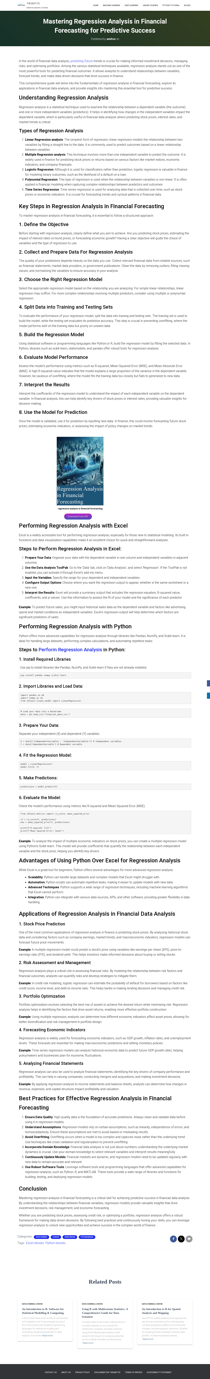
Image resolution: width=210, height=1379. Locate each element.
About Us (66, 1372)
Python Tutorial (171, 5)
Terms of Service (133, 1372)
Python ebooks (55, 1243)
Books (187, 5)
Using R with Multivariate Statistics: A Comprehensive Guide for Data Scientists (105, 1313)
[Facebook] (208, 683)
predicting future (82, 61)
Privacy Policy (82, 1372)
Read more (47, 1335)
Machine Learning (111, 5)
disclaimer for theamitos (107, 1372)
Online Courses (150, 5)
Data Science (41, 1237)
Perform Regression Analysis (70, 650)
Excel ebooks (35, 1243)
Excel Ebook (70, 1237)
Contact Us (51, 1372)
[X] (208, 689)
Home (95, 5)
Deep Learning (131, 5)
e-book (56, 1237)
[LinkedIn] (208, 696)
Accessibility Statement (159, 1372)
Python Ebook (87, 1237)
